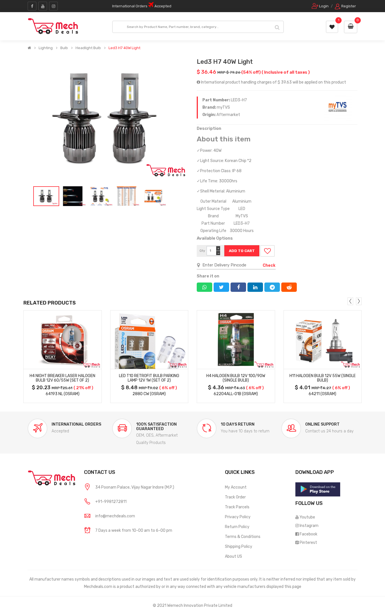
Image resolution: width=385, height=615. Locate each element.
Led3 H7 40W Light (124, 48)
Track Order (235, 497)
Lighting (46, 48)
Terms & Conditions (242, 536)
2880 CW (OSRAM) (149, 393)
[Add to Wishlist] (267, 251)
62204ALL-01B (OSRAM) (236, 393)
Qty (202, 251)
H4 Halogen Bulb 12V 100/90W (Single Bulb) (235, 378)
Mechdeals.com (98, 586)
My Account (236, 487)
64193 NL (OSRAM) (62, 393)
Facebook (308, 534)
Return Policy (237, 526)
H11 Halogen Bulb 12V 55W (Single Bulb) (322, 378)
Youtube (307, 517)
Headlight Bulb (88, 48)
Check (269, 265)
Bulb (64, 48)
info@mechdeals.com (115, 516)
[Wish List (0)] (332, 27)
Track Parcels (237, 507)
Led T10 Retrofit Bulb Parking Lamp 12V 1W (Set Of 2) (149, 378)
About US (233, 556)
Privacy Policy (238, 517)
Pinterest (308, 542)
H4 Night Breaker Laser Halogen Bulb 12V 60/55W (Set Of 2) (62, 378)
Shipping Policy (238, 546)
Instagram (309, 525)
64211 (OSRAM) (322, 393)
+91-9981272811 (111, 501)
